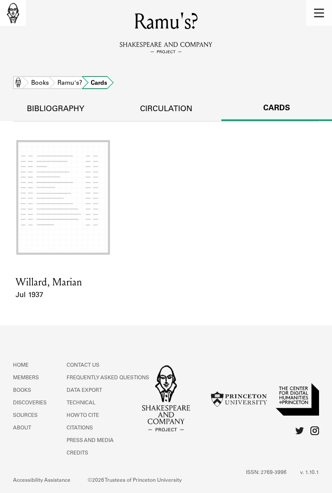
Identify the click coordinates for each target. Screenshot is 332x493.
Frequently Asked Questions (108, 378)
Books (40, 83)
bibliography (55, 109)
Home (18, 83)
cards (276, 108)
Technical (81, 403)
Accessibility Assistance (41, 480)
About (22, 428)
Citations (80, 428)
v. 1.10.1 (309, 472)
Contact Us (83, 365)
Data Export (84, 390)
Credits (77, 453)
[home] (13, 13)
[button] (319, 13)
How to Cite (83, 415)
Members (26, 378)
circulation (166, 109)
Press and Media (90, 440)
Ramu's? (69, 83)
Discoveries (30, 403)
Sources (25, 415)
